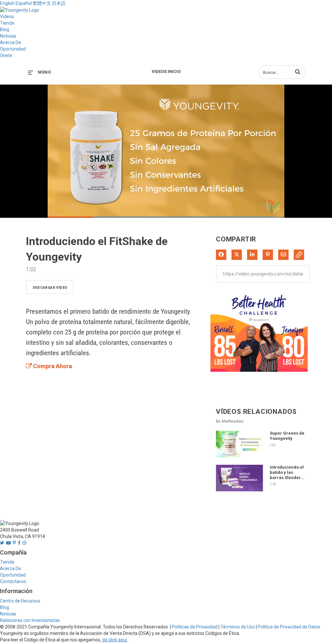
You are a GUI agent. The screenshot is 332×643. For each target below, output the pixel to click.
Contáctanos (13, 581)
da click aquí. (115, 639)
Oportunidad (13, 49)
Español (24, 3)
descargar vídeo (50, 288)
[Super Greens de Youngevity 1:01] (239, 459)
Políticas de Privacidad (195, 626)
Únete (6, 55)
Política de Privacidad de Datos (289, 626)
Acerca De (10, 42)
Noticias (8, 36)
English (7, 3)
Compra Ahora (52, 366)
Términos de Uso (237, 626)
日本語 (58, 3)
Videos (7, 16)
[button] (297, 71)
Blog (4, 29)
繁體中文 (42, 3)
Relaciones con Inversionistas (30, 620)
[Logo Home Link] (19, 9)
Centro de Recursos (20, 600)
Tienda (7, 23)
